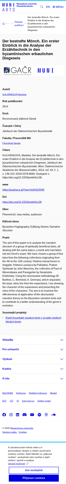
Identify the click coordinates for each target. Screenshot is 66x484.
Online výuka (44, 401)
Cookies (23, 432)
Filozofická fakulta (11, 143)
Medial (53, 393)
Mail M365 (7, 393)
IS (18, 401)
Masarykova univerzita (21, 428)
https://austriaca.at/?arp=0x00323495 (23, 189)
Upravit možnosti (16, 463)
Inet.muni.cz (28, 401)
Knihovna (21, 393)
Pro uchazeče (10, 349)
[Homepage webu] (19, 7)
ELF (4, 401)
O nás (5, 378)
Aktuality (7, 339)
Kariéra (6, 368)
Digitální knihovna (38, 393)
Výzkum (7, 359)
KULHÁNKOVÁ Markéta (14, 94)
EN (48, 6)
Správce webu (9, 432)
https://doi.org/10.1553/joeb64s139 (22, 202)
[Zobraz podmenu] (58, 340)
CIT (11, 401)
